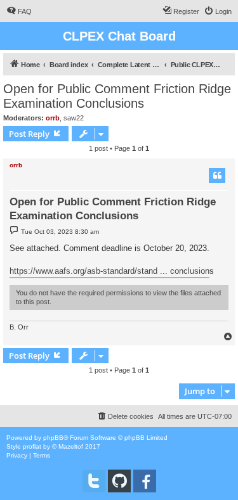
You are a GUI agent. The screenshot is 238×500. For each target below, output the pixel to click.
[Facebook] (144, 481)
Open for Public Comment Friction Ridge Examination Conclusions (117, 96)
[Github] (119, 481)
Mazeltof (70, 446)
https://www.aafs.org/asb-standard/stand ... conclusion (109, 271)
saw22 (73, 118)
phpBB (53, 437)
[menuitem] (19, 11)
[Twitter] (94, 481)
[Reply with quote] (217, 175)
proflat (32, 446)
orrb (53, 118)
